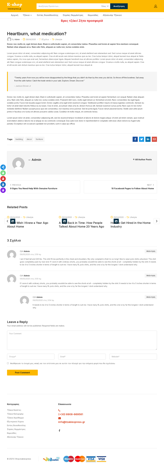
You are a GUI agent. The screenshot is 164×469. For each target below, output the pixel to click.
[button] (104, 6)
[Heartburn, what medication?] (135, 139)
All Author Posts (143, 159)
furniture (39, 139)
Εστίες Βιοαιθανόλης (47, 15)
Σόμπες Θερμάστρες (73, 15)
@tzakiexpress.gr (74, 422)
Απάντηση (150, 251)
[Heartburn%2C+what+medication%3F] (141, 139)
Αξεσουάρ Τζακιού (112, 15)
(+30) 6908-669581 (70, 414)
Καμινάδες (93, 15)
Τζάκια (26, 15)
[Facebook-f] (59, 430)
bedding (19, 139)
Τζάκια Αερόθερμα (15, 418)
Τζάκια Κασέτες (14, 410)
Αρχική (14, 15)
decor (29, 139)
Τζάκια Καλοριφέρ (15, 414)
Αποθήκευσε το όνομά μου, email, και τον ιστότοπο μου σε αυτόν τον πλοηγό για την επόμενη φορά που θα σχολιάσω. (62, 363)
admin (17, 39)
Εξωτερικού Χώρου (15, 421)
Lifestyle (58, 39)
